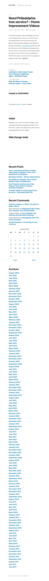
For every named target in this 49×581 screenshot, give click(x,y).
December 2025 (15, 294)
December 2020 (15, 450)
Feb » (34, 260)
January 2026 (14, 291)
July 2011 (12, 564)
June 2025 (13, 309)
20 (24, 248)
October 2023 (14, 361)
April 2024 (13, 346)
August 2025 (14, 304)
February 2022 (14, 413)
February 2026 (14, 288)
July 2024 (13, 338)
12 (20, 244)
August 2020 (14, 460)
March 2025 (13, 317)
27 (24, 252)
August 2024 (14, 335)
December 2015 (15, 471)
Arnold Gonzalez (15, 222)
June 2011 (13, 567)
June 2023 (13, 372)
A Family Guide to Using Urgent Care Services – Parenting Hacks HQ (23, 191)
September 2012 (15, 528)
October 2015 (14, 476)
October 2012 (14, 525)
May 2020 (13, 468)
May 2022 (13, 406)
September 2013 (15, 497)
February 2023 (14, 382)
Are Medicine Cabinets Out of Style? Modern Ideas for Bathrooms (23, 180)
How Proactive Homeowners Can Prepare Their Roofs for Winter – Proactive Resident (21, 186)
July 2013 (12, 502)
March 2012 (13, 543)
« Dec (15, 260)
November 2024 (15, 327)
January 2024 (14, 354)
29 (33, 252)
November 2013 (15, 491)
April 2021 (13, 439)
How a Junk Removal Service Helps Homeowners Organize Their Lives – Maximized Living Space (22, 172)
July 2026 (13, 275)
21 (29, 248)
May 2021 (12, 437)
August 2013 (14, 499)
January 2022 (14, 416)
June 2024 (13, 341)
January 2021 (14, 447)
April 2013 (13, 510)
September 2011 (15, 559)
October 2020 (14, 455)
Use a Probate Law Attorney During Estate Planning (22, 214)
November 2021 (15, 421)
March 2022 (13, 411)
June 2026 (13, 278)
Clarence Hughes (15, 204)
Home (28, 64)
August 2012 (14, 530)
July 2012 (12, 533)
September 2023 (15, 364)
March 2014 (13, 481)
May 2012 (12, 538)
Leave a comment (31, 30)
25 (15, 252)
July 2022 (13, 400)
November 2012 (15, 523)
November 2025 (15, 296)
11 (15, 244)
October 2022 (14, 393)
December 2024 (15, 325)
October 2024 (14, 330)
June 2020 (13, 465)
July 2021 (12, 432)
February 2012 (14, 546)
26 (20, 252)
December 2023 (15, 356)
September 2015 (15, 478)
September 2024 (15, 333)
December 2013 (15, 489)
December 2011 (15, 551)
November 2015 (15, 473)
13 (24, 244)
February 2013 (14, 515)
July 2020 (13, 463)
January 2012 (14, 549)
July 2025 (13, 307)
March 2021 (13, 442)
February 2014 (14, 484)
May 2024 (13, 343)
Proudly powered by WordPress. (21, 575)
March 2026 (13, 286)
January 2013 (14, 517)
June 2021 (13, 434)
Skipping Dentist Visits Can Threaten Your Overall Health (24, 210)
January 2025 (14, 322)
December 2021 (15, 419)
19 (20, 248)
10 (11, 244)
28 (29, 252)
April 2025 (13, 315)
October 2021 (14, 424)
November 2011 (15, 554)
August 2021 (14, 429)
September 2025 (15, 301)
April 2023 (13, 377)
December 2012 (15, 520)
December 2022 (15, 387)
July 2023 (13, 369)
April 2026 (13, 283)
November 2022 (15, 390)
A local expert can (26, 46)
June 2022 (13, 403)
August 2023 (14, 367)
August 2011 (13, 562)
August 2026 (14, 273)
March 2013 (13, 512)
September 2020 (15, 458)
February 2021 (14, 445)
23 (38, 248)
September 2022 (15, 395)
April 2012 (13, 541)
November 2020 (15, 452)
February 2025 (14, 320)
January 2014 (14, 486)
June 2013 (13, 504)
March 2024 (13, 348)
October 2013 (14, 494)
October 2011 (14, 557)
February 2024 (14, 351)
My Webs (12, 5)
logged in (18, 104)
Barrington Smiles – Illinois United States (24, 177)
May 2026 (13, 281)
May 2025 (13, 312)
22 (33, 248)
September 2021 (15, 426)
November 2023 (15, 359)
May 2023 (13, 374)
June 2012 (13, 536)
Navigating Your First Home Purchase (24, 219)
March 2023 (13, 380)
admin (11, 30)
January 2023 (14, 385)
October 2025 (14, 299)
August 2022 (14, 398)
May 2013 (12, 507)
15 (33, 244)
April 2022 (13, 408)
